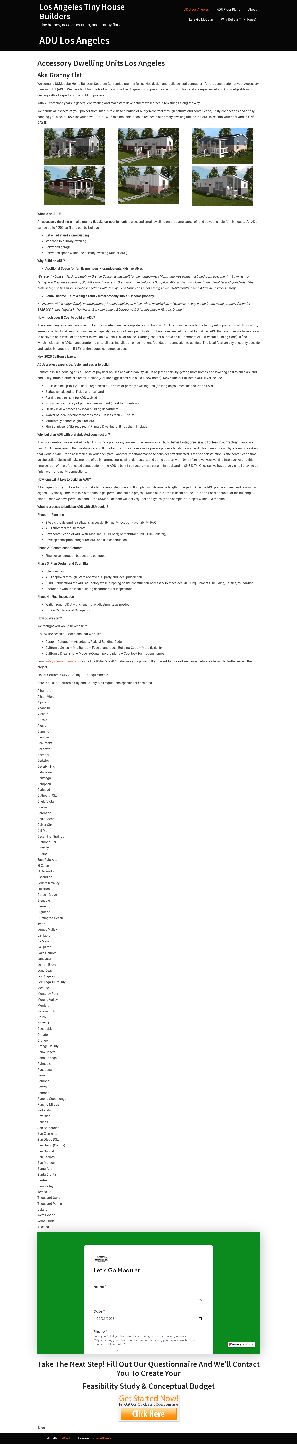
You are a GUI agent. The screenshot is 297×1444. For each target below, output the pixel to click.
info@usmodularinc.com (63, 661)
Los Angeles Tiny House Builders (82, 11)
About (252, 9)
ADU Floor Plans (228, 9)
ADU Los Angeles (196, 9)
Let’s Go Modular (201, 19)
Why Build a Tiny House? (239, 19)
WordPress (103, 1438)
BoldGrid (64, 1438)
